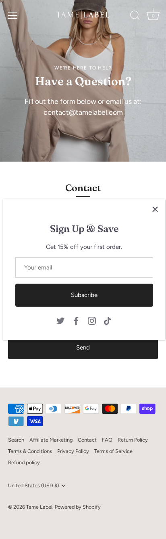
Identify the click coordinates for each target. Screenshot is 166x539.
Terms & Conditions (30, 451)
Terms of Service (113, 451)
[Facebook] (76, 320)
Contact (87, 440)
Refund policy (24, 462)
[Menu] (13, 15)
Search (16, 440)
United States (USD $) (33, 485)
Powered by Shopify (78, 507)
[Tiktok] (108, 320)
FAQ (107, 440)
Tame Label (39, 507)
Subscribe (84, 295)
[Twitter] (60, 320)
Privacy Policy (73, 451)
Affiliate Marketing (51, 440)
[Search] (135, 16)
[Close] (155, 209)
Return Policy (133, 440)
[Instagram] (92, 320)
